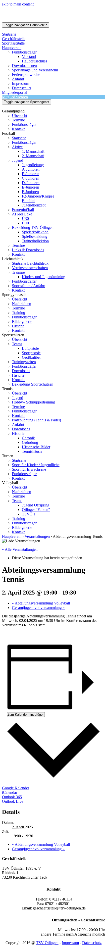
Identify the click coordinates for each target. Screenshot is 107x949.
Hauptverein (11, 536)
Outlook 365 (12, 797)
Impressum (70, 943)
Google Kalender (15, 788)
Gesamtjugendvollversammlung (38, 607)
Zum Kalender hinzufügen (25, 714)
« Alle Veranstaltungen (20, 549)
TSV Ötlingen (47, 943)
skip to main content (18, 4)
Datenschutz (92, 943)
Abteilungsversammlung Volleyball (41, 603)
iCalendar (9, 792)
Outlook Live (12, 801)
